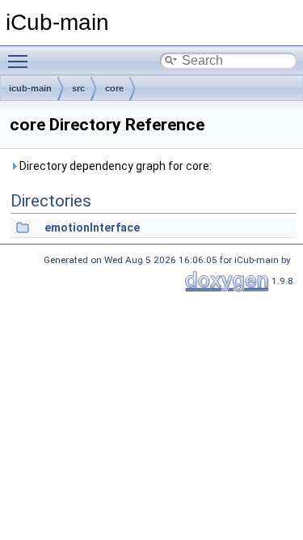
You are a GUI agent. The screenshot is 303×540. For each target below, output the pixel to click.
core (114, 88)
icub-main (30, 88)
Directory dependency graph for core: (114, 165)
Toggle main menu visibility (21, 60)
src (78, 88)
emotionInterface (92, 227)
